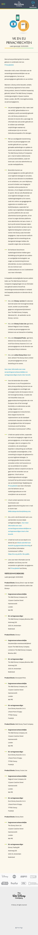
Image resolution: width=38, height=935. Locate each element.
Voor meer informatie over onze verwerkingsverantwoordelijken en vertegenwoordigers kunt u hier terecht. (18, 372)
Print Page (20, 927)
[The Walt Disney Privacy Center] (19, 2)
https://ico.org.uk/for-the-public (18, 554)
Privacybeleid (9, 65)
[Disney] (19, 895)
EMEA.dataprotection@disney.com (19, 511)
